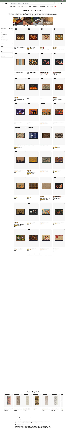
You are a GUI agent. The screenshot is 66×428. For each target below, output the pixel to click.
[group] (18, 21)
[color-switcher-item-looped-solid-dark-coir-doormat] (43, 197)
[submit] (53, 3)
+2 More (49, 72)
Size (22, 6)
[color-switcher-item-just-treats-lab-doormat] (54, 197)
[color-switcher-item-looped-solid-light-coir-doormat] (41, 197)
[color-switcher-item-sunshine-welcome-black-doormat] (30, 171)
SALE (55, 6)
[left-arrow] (4, 401)
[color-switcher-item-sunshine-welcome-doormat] (28, 171)
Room (19, 6)
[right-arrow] (61, 401)
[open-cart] (63, 3)
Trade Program (50, 6)
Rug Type (25, 6)
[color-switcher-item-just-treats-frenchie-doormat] (41, 73)
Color (30, 6)
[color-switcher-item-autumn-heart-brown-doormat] (43, 48)
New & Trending (13, 6)
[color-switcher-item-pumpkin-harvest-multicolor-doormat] (54, 48)
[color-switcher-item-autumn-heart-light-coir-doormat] (41, 48)
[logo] (4, 3)
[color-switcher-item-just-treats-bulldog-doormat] (45, 73)
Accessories (42, 6)
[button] (58, 3)
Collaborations (36, 6)
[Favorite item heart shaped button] (26, 29)
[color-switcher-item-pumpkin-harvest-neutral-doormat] (56, 48)
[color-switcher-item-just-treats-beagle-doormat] (43, 73)
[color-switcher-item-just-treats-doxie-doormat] (47, 73)
